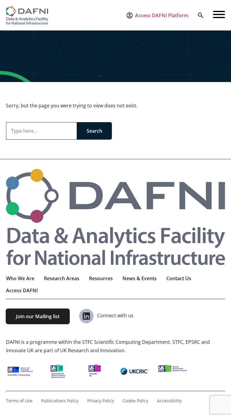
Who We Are (20, 278)
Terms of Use (19, 401)
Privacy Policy (100, 401)
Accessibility (169, 401)
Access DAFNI (22, 290)
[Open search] (200, 15)
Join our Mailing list (38, 316)
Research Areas (61, 278)
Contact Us (178, 278)
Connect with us (115, 315)
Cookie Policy (135, 401)
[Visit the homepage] (27, 15)
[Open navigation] (219, 15)
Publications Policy (60, 401)
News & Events (139, 278)
